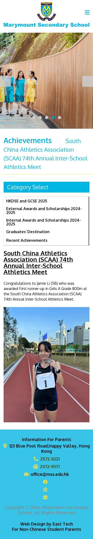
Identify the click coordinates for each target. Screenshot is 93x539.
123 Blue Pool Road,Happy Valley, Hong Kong (49, 448)
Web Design (32, 524)
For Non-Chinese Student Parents (46, 529)
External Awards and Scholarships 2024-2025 (44, 210)
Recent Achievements (26, 240)
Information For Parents (46, 439)
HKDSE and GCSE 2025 (26, 201)
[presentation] (5, 81)
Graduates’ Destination (28, 231)
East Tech (63, 524)
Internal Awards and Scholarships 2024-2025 (43, 222)
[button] (34, 117)
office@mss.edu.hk (50, 474)
